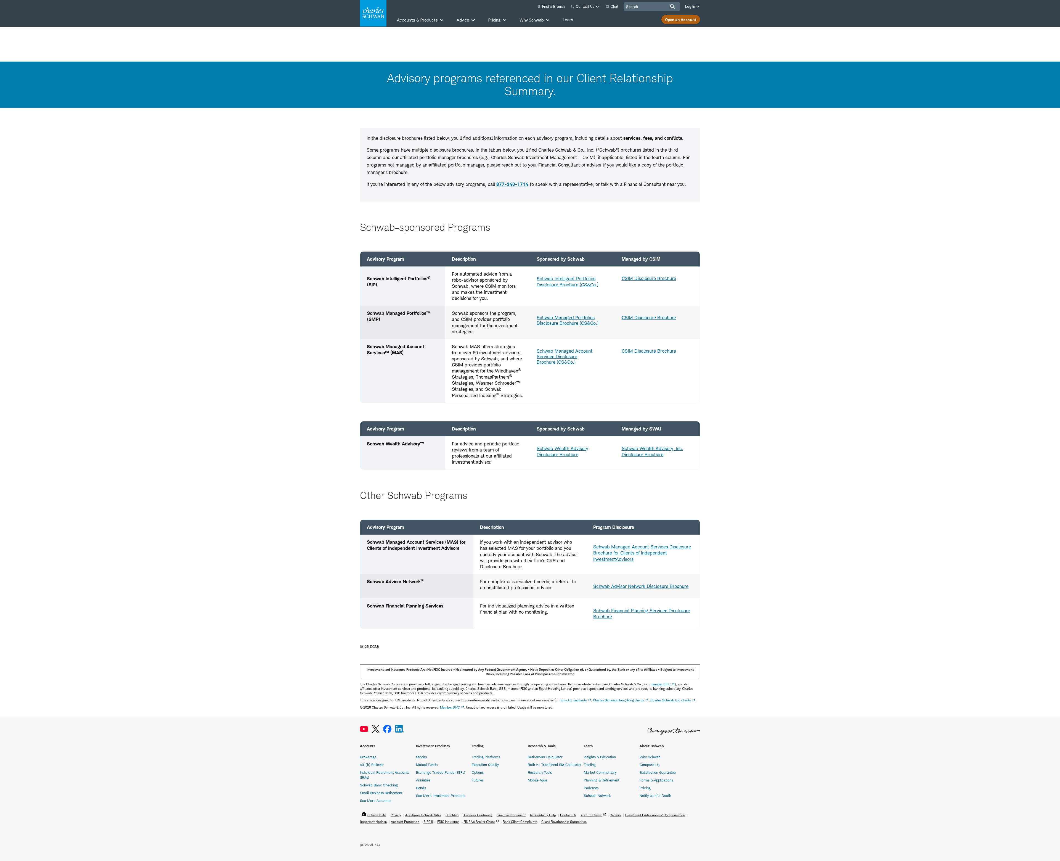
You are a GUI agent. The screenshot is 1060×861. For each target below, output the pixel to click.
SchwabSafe (376, 815)
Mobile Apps (537, 780)
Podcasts (591, 788)
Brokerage (368, 757)
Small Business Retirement (381, 793)
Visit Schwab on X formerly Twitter (376, 729)
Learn (568, 19)
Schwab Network (597, 795)
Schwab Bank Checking (379, 785)
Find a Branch (553, 6)
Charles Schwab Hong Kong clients (618, 700)
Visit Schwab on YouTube (364, 729)
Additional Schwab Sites (423, 815)
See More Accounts (375, 800)
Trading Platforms (486, 757)
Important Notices (373, 822)
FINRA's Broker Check (479, 822)
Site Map (452, 815)
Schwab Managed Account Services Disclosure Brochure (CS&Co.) (564, 356)
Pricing (645, 788)
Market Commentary (600, 772)
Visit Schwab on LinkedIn (399, 729)
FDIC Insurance (448, 822)
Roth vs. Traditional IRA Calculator (555, 764)
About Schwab (591, 815)
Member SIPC (450, 707)
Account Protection (405, 822)
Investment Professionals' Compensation (655, 815)
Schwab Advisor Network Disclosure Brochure (640, 586)
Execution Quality (485, 764)
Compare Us (649, 764)
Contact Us (568, 815)
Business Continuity (477, 815)
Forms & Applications (656, 780)
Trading (590, 764)
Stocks (421, 757)
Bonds (421, 788)
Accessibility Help (543, 815)
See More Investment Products (440, 795)
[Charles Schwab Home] (373, 13)
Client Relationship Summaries (564, 822)
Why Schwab (650, 757)
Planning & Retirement (601, 780)
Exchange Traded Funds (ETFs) (440, 772)
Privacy (396, 815)
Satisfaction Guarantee (658, 772)
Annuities (423, 780)
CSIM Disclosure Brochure (649, 278)
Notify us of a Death (655, 795)
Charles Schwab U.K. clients (670, 700)
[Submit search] (672, 6)
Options (478, 772)
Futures (478, 780)
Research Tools (540, 772)
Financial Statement (511, 815)
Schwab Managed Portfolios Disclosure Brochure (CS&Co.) (567, 320)
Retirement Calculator (545, 757)
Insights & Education (600, 757)
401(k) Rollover (372, 764)
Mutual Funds (427, 764)
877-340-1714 (512, 184)
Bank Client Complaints (520, 822)
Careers (615, 815)
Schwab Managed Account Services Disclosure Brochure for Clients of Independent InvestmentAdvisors (642, 553)
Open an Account (680, 19)
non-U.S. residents (573, 700)
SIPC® (428, 822)
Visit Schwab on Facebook (387, 729)
